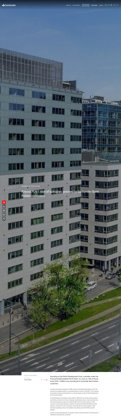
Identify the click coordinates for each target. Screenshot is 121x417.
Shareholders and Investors (85, 5)
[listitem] (4, 202)
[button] (4, 202)
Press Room (94, 5)
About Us (68, 5)
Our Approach (76, 5)
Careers (101, 5)
